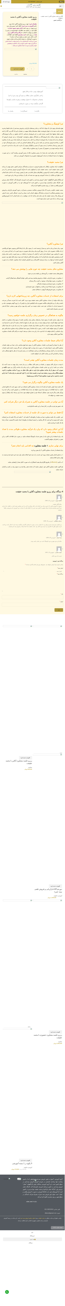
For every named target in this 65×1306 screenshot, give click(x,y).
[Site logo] (36, 5)
